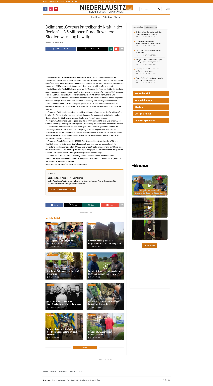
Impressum (52, 1)
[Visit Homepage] (106, 9)
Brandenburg (52, 224)
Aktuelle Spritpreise (145, 120)
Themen (117, 17)
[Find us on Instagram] (51, 9)
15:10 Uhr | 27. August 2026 (147, 82)
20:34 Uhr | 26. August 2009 (54, 42)
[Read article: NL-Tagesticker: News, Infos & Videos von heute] (64, 235)
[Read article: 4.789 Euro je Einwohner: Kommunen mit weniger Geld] (64, 357)
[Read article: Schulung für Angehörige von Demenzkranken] (105, 326)
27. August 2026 (54, 246)
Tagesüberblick (142, 93)
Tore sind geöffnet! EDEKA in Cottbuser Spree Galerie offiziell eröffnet (62, 332)
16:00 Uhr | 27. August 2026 (147, 55)
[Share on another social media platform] (121, 49)
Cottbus (91, 224)
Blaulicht (139, 107)
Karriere (45, 1)
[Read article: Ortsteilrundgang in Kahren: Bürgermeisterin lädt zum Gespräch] (105, 235)
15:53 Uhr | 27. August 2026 (147, 64)
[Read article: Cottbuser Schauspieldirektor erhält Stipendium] (64, 266)
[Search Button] (159, 9)
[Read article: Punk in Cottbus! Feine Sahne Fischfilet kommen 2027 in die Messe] (64, 296)
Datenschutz (70, 1)
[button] (150, 185)
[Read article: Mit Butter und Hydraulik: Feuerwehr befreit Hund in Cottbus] (105, 296)
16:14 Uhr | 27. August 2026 (147, 36)
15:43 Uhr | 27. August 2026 (147, 73)
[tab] (138, 27)
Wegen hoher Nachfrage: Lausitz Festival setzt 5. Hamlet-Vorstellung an (104, 362)
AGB (76, 1)
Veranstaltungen (143, 100)
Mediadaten (60, 1)
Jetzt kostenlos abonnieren (62, 189)
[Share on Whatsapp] (110, 49)
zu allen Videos (149, 245)
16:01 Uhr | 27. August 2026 (147, 46)
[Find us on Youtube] (56, 9)
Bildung (50, 376)
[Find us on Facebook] (45, 9)
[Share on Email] (116, 49)
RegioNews (95, 17)
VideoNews (107, 17)
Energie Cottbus (143, 113)
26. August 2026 (54, 368)
